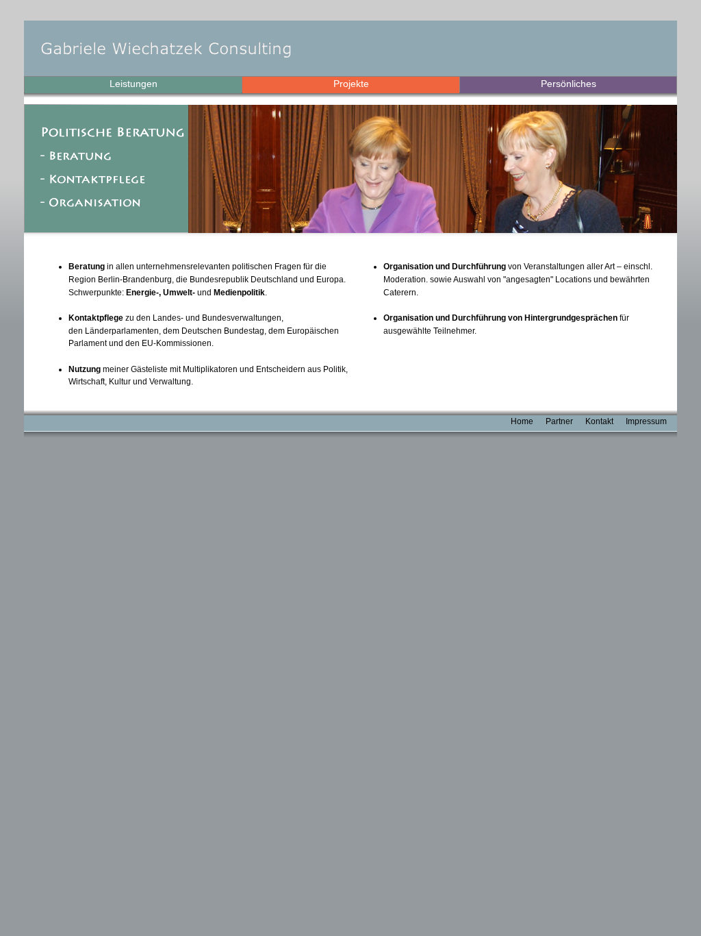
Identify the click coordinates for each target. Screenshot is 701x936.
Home (522, 421)
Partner (559, 421)
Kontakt (599, 421)
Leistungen (133, 83)
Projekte (351, 83)
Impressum (646, 421)
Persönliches (568, 83)
